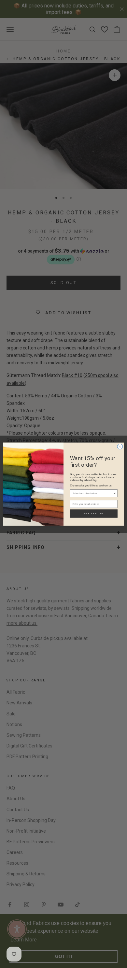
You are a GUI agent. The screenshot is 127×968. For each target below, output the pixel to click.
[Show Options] (114, 493)
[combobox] (93, 493)
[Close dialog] (120, 446)
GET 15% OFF (94, 513)
